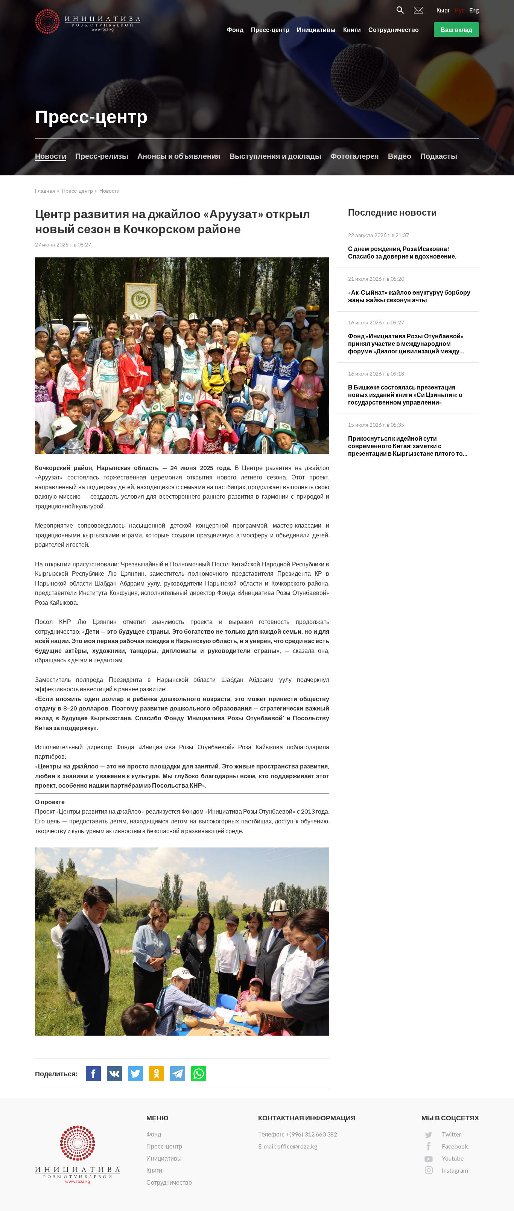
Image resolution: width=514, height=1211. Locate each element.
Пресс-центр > (79, 190)
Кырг (443, 10)
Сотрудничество (393, 29)
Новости (50, 155)
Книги (352, 29)
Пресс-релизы (101, 155)
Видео (399, 155)
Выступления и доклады (275, 155)
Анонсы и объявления (179, 155)
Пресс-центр (270, 29)
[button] (320, 941)
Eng (474, 10)
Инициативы (316, 29)
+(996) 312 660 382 (311, 1134)
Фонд (235, 29)
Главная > (47, 190)
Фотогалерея (354, 155)
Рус (460, 10)
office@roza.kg (297, 1146)
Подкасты (438, 155)
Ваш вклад (456, 29)
